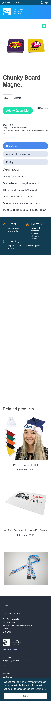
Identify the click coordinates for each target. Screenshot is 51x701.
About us (6, 673)
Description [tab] (12, 146)
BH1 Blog (7, 657)
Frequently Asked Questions (15, 660)
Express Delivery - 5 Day (16, 130)
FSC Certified (32, 130)
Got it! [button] (25, 696)
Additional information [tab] (18, 154)
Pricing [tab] (10, 162)
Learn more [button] (41, 689)
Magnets (23, 127)
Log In (46, 2)
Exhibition (15, 127)
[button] (40, 10)
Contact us (7, 676)
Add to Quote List (17, 110)
